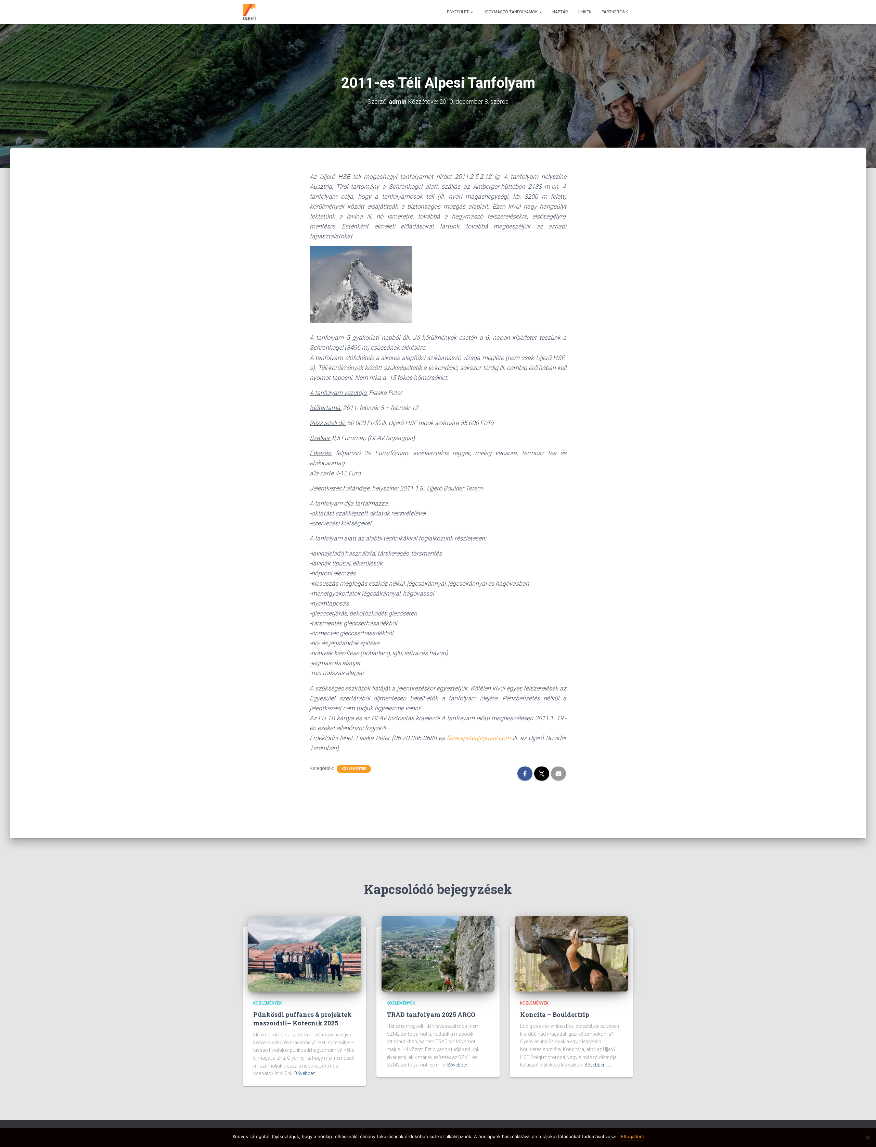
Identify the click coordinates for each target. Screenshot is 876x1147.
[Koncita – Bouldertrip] (571, 953)
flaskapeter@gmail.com (479, 737)
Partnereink (615, 12)
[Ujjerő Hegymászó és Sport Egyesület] (249, 12)
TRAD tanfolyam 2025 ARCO (431, 1014)
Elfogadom (632, 1136)
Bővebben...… (308, 1073)
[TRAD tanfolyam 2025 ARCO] (438, 953)
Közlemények (354, 769)
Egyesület (458, 12)
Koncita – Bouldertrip (554, 1014)
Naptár (560, 12)
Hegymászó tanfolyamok (511, 12)
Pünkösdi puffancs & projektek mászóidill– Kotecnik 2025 (302, 1018)
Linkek (584, 12)
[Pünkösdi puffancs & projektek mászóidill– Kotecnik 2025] (304, 953)
